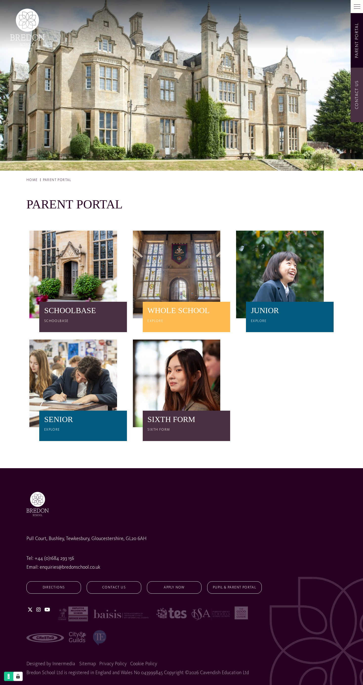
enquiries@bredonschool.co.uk (70, 567)
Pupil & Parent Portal (234, 587)
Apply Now (174, 587)
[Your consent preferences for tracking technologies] (18, 676)
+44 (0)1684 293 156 (54, 558)
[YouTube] (47, 610)
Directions (54, 587)
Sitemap (87, 664)
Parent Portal (357, 40)
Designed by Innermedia (50, 664)
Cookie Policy (143, 664)
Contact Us (114, 587)
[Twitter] (30, 610)
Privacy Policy (113, 664)
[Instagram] (38, 610)
